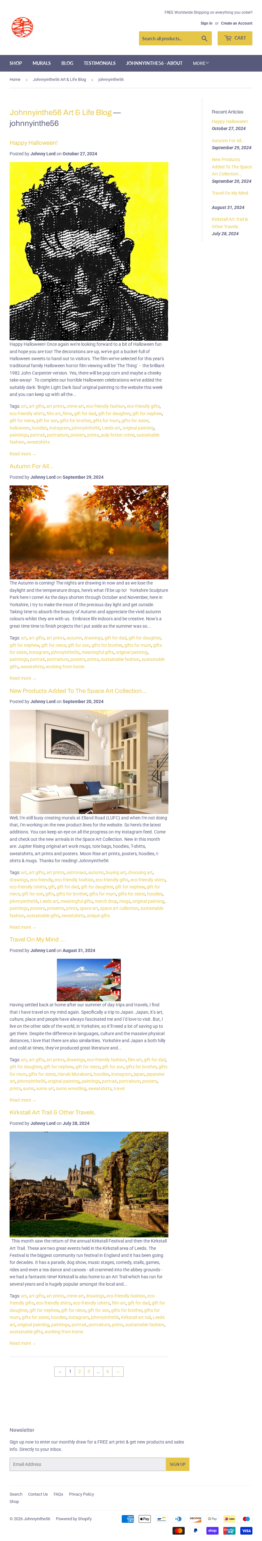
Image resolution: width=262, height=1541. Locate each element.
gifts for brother (75, 420)
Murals (42, 63)
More (199, 63)
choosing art (140, 872)
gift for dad (85, 413)
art (24, 406)
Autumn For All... (32, 466)
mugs (124, 901)
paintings (19, 435)
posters (77, 435)
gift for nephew (147, 413)
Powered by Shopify (74, 1518)
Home (15, 79)
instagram (59, 427)
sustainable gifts (43, 915)
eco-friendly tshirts (28, 886)
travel (119, 1088)
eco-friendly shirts (27, 413)
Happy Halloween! (34, 143)
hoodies (39, 427)
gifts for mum (106, 420)
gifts (49, 893)
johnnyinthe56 (86, 427)
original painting (138, 427)
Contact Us (38, 1494)
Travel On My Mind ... (37, 939)
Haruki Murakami (75, 1074)
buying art (116, 872)
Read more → (23, 453)
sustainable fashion (120, 659)
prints (93, 435)
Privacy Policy (81, 1494)
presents (55, 908)
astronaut (76, 872)
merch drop (106, 901)
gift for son (47, 420)
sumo (28, 1088)
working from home (65, 666)
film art (54, 413)
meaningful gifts (97, 652)
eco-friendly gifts (143, 406)
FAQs (58, 1494)
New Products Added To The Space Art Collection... (78, 691)
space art (89, 908)
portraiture (57, 435)
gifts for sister (135, 420)
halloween (20, 427)
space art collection (119, 908)
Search (16, 1494)
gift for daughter (114, 413)
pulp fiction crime (118, 435)
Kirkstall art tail (136, 1317)
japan (139, 1074)
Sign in (206, 23)
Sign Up (177, 1464)
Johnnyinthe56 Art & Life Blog (59, 79)
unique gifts (98, 915)
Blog (67, 63)
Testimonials (100, 63)
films (67, 413)
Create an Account (236, 23)
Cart (240, 38)
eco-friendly (41, 879)
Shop (16, 63)
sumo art (45, 1088)
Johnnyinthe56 (37, 1518)
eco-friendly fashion (105, 406)
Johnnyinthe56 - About (154, 63)
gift (51, 886)
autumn (74, 637)
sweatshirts (38, 442)
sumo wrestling (71, 1088)
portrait (37, 435)
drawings (93, 637)
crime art (75, 406)
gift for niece (22, 420)
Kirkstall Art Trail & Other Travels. (53, 1112)
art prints (55, 406)
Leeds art (111, 427)
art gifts (36, 406)
